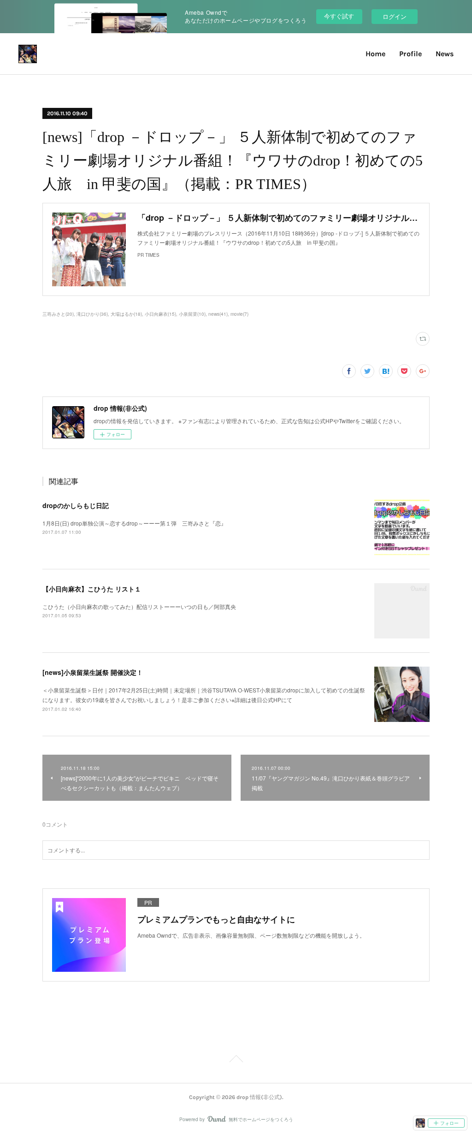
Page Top (236, 1060)
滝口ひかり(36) (92, 314)
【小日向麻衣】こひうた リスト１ (91, 588)
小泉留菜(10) (192, 314)
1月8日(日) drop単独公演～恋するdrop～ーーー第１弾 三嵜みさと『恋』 (134, 523)
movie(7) (239, 314)
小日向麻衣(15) (160, 314)
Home (375, 53)
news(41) (218, 314)
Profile (410, 53)
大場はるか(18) (126, 314)
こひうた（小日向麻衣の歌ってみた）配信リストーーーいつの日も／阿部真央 (139, 606)
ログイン (395, 16)
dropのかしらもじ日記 (75, 505)
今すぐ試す (339, 16)
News (445, 53)
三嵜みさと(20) (58, 314)
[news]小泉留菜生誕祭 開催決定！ (92, 672)
